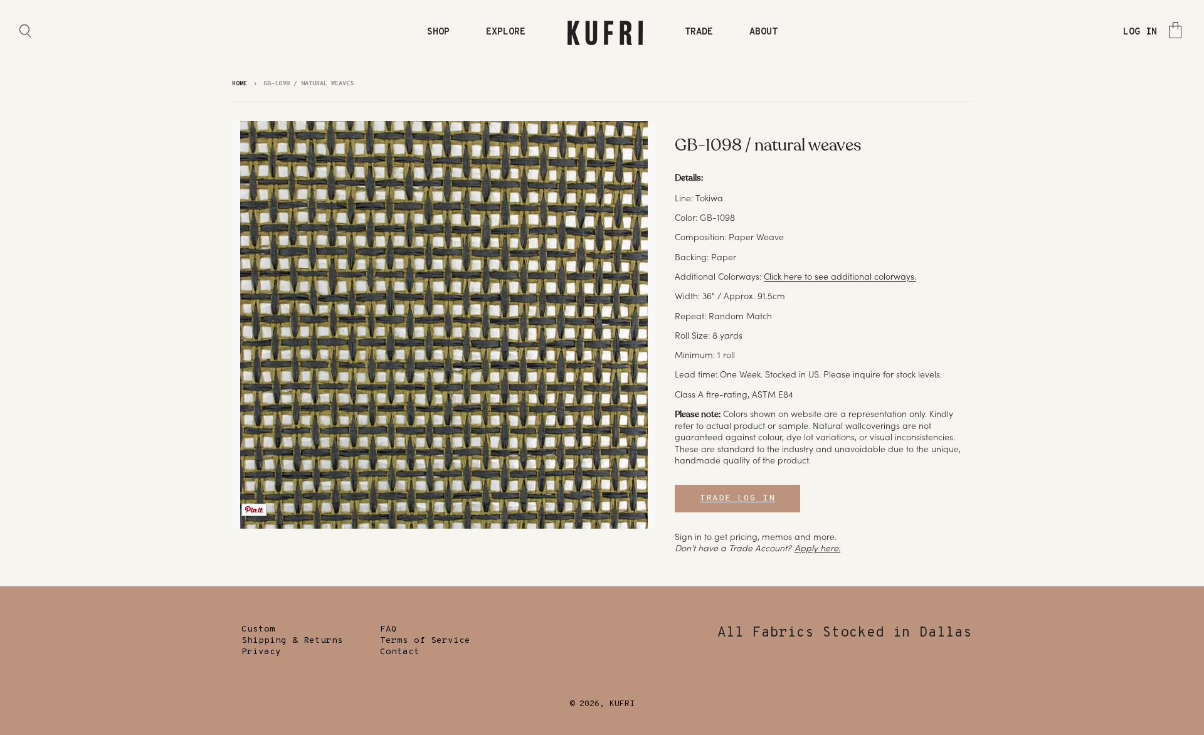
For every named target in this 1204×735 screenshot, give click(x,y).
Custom (258, 629)
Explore (505, 32)
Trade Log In (737, 498)
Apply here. (817, 548)
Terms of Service (425, 640)
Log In (1140, 32)
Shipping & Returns (292, 640)
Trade (699, 32)
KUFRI (622, 704)
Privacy (261, 652)
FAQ (388, 629)
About (763, 32)
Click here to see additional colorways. (840, 276)
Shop (438, 32)
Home (239, 84)
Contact (400, 652)
